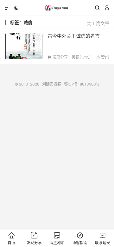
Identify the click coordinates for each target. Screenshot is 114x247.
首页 (11, 238)
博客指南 (79, 238)
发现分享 (58, 57)
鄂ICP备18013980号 (82, 84)
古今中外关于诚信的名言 (74, 36)
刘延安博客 (57, 8)
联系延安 (102, 238)
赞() (102, 57)
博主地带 (57, 238)
